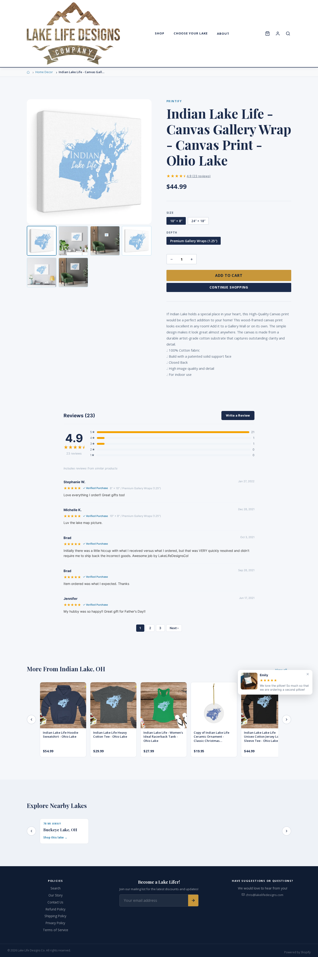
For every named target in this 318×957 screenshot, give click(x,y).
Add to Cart (229, 275)
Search (56, 888)
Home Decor (44, 72)
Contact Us (55, 902)
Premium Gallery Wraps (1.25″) (193, 241)
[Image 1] (42, 241)
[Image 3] (105, 241)
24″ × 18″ (198, 221)
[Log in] (277, 33)
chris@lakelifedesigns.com (264, 895)
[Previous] (31, 719)
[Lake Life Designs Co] (73, 33)
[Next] (286, 719)
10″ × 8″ (176, 221)
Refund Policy (55, 909)
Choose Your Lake (191, 33)
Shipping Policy (55, 916)
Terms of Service (55, 930)
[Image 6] (73, 272)
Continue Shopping (229, 287)
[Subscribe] (193, 900)
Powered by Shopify (297, 952)
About (223, 33)
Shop (159, 33)
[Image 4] (137, 241)
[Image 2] (73, 241)
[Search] (288, 33)
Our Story (55, 895)
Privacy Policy (55, 923)
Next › (174, 628)
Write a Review (238, 415)
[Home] (28, 72)
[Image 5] (42, 272)
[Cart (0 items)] (267, 33)
